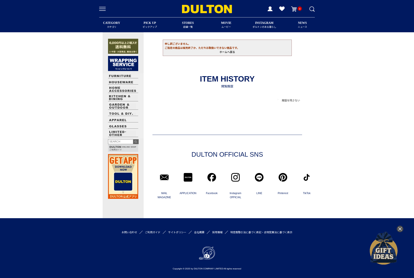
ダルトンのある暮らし (264, 24)
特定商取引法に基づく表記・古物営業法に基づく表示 (261, 232)
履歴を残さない (291, 100)
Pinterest (283, 193)
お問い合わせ (129, 232)
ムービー (226, 24)
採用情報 (217, 232)
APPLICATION (188, 193)
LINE (259, 193)
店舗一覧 (188, 24)
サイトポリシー (177, 232)
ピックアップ (150, 24)
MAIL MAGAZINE (164, 195)
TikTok (306, 193)
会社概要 (199, 232)
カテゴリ (111, 24)
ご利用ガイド (152, 232)
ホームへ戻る (227, 52)
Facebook (212, 193)
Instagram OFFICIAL (235, 195)
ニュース (302, 24)
